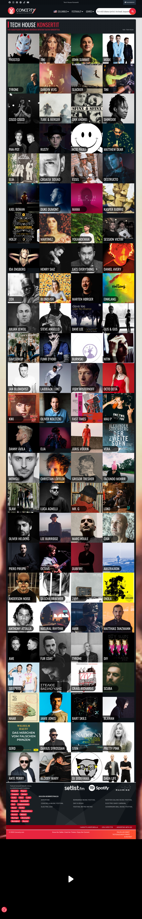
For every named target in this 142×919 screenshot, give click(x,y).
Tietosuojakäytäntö (121, 834)
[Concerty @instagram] (13, 2)
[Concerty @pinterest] (17, 2)
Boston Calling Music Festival (118, 800)
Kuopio (14, 801)
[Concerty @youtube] (28, 2)
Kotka (22, 808)
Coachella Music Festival (52, 803)
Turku (14, 798)
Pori (13, 804)
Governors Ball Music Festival (119, 807)
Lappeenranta (23, 804)
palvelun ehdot (123, 832)
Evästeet (128, 837)
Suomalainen (130, 2)
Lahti (28, 798)
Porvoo (14, 814)
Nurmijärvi (15, 821)
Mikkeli (23, 814)
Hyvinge (15, 818)
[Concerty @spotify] (20, 2)
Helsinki (15, 791)
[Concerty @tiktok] (24, 2)
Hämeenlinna (27, 811)
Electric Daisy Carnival (115, 803)
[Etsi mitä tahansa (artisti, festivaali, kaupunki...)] (132, 11)
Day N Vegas (78, 803)
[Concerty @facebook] (9, 2)
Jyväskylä (24, 801)
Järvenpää (25, 818)
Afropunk (45, 800)
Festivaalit (77, 11)
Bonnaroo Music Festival (84, 800)
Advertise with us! (124, 827)
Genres (89, 11)
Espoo (23, 791)
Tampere (15, 794)
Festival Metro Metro (83, 807)
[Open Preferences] (4, 909)
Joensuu (15, 811)
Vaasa (14, 808)
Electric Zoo (47, 807)
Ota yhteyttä (107, 827)
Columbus (62, 11)
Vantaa (24, 794)
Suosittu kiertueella (89, 827)
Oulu (21, 798)
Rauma (25, 821)
